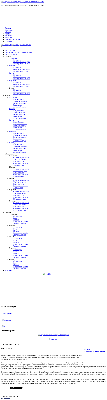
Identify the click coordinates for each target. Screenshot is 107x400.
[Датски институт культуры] (4, 326)
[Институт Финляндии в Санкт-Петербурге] (7, 320)
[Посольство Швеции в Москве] (7, 313)
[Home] (22, 2)
